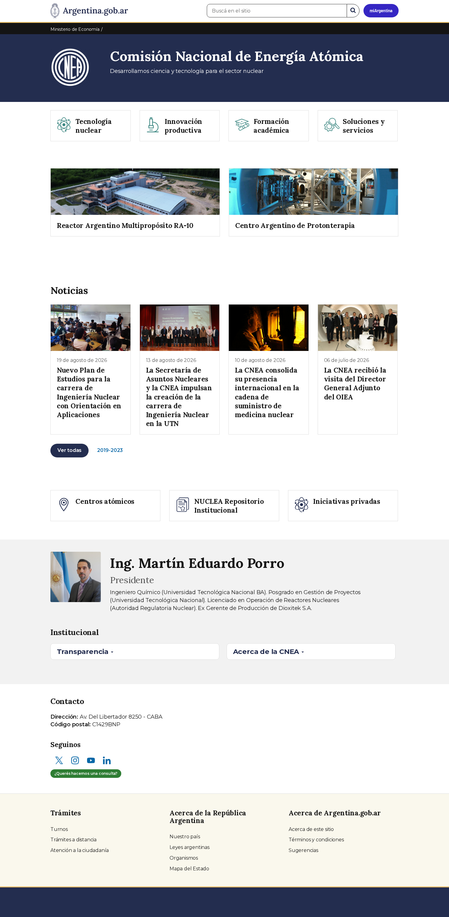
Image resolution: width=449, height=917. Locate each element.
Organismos (184, 858)
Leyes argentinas (190, 847)
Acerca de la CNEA (267, 651)
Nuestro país (185, 836)
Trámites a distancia (73, 840)
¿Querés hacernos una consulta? (85, 773)
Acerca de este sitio (311, 829)
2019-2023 (110, 450)
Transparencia (83, 651)
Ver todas (69, 450)
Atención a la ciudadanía (79, 850)
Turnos (59, 829)
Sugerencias (303, 850)
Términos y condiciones (316, 840)
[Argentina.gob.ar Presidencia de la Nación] (89, 11)
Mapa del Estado (189, 869)
